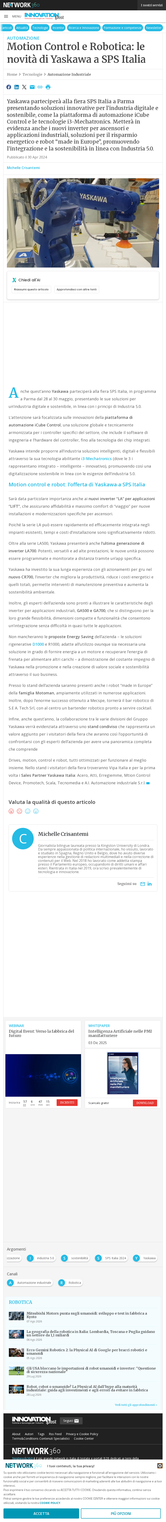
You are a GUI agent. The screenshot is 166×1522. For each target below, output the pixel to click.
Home (12, 74)
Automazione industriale (69, 74)
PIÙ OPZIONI (121, 1513)
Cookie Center (84, 1438)
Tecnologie (51, 28)
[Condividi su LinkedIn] (16, 87)
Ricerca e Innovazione (95, 28)
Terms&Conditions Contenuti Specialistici (41, 1438)
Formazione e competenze (134, 28)
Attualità (33, 28)
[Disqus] (83, 962)
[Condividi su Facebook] (8, 87)
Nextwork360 (22, 1458)
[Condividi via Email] (32, 87)
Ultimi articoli (14, 28)
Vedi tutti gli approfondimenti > (136, 1404)
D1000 (38, 644)
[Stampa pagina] (48, 87)
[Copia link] (40, 87)
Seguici (68, 1421)
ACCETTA (41, 1513)
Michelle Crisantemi (23, 167)
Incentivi (69, 28)
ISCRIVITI (67, 1102)
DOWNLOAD (145, 1103)
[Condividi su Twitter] (24, 87)
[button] (12, 16)
